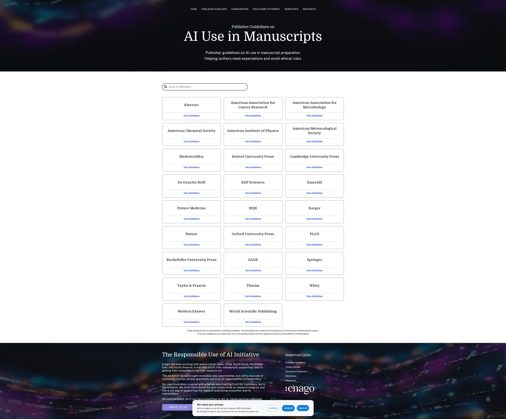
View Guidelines (192, 115)
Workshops (291, 9)
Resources (309, 9)
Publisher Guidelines (214, 9)
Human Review (239, 9)
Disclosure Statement (266, 9)
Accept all (288, 408)
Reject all (303, 408)
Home (194, 9)
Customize (273, 408)
